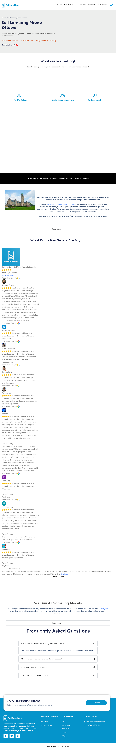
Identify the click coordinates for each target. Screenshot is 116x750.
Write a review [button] (8, 275)
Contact (91, 5)
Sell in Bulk (72, 5)
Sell (65, 5)
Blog (63, 736)
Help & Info (44, 722)
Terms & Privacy (46, 725)
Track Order (102, 5)
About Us (82, 5)
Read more (65, 574)
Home (59, 5)
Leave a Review (58, 576)
